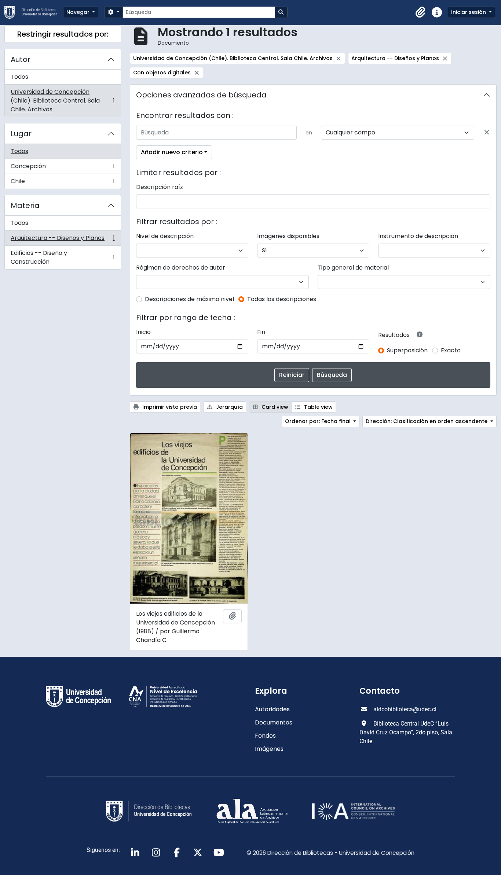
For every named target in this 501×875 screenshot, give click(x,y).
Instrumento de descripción (418, 236)
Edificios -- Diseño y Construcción (62, 257)
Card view (274, 407)
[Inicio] (33, 12)
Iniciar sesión (469, 12)
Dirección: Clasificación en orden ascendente (427, 421)
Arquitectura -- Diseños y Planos (62, 240)
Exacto (451, 350)
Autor (20, 59)
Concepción (62, 168)
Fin (261, 332)
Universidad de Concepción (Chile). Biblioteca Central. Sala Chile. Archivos (62, 101)
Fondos (265, 735)
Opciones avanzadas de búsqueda (201, 95)
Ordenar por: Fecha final (318, 421)
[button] (421, 12)
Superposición (407, 350)
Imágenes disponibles (288, 236)
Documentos (273, 722)
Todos (19, 77)
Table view (318, 407)
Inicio (143, 332)
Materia (25, 205)
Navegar (78, 12)
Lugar (21, 134)
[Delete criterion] (486, 132)
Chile (62, 183)
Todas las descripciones (281, 299)
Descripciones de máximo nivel (189, 299)
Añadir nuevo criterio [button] (172, 152)
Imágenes (269, 749)
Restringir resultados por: (62, 34)
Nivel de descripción (165, 236)
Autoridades (272, 709)
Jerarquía (229, 407)
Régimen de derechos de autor (180, 267)
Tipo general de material (353, 267)
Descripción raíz (159, 187)
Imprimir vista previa (169, 407)
